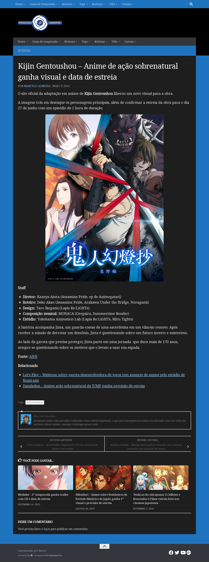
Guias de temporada (42, 4)
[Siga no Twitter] (177, 552)
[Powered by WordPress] (32, 555)
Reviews (67, 4)
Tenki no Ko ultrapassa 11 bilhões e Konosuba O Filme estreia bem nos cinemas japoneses (156, 499)
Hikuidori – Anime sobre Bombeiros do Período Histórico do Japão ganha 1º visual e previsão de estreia (101, 499)
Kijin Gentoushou (35, 402)
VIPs (112, 4)
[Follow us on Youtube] (183, 552)
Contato (126, 4)
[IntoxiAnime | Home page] (40, 23)
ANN (33, 356)
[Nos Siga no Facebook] (171, 552)
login (47, 529)
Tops (82, 4)
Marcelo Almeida (37, 86)
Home (19, 4)
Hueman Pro (55, 555)
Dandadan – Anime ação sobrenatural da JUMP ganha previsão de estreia (84, 385)
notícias (24, 50)
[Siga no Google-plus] (188, 552)
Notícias (97, 4)
